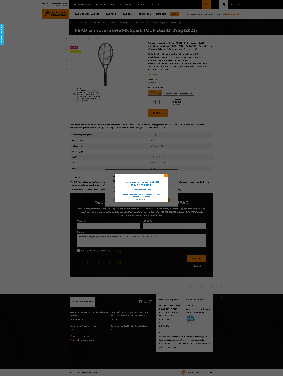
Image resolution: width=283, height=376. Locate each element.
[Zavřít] (166, 175)
